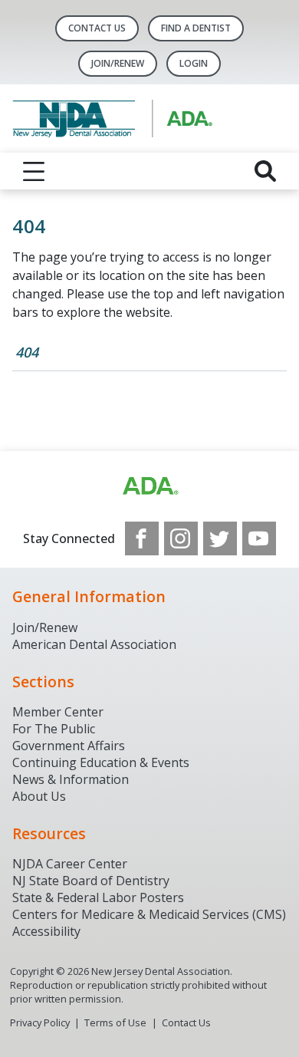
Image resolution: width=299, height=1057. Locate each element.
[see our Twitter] (220, 538)
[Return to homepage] (149, 118)
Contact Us (97, 28)
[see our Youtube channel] (259, 538)
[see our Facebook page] (142, 538)
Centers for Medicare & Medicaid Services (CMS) (149, 914)
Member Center (58, 711)
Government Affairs (68, 745)
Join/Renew (117, 63)
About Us (39, 796)
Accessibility (46, 931)
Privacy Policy (40, 1022)
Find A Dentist (196, 28)
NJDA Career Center (69, 863)
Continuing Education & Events (100, 762)
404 (26, 352)
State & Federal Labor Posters (98, 897)
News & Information (70, 779)
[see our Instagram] (181, 538)
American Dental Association (94, 644)
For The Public (53, 728)
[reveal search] (265, 171)
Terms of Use (115, 1022)
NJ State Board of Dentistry (90, 880)
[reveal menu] (33, 171)
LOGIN (193, 63)
